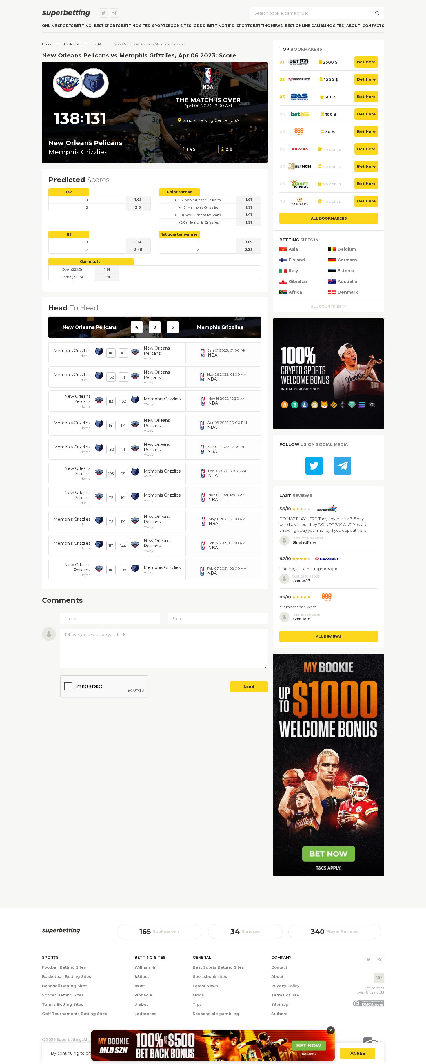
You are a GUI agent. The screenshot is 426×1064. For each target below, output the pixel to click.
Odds (199, 25)
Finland (297, 260)
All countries (326, 306)
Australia (347, 281)
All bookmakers (329, 218)
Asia (293, 249)
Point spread (179, 192)
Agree (357, 1053)
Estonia (346, 270)
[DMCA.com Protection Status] (368, 1005)
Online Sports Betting (66, 25)
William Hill (146, 967)
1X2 (69, 192)
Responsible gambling (216, 1013)
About (353, 25)
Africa (295, 292)
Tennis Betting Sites (62, 1004)
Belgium (347, 249)
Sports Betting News (259, 25)
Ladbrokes (145, 1013)
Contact (279, 967)
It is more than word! (298, 607)
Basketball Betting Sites (66, 976)
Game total (91, 261)
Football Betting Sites (64, 967)
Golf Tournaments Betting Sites (74, 1013)
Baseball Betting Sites (65, 985)
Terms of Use (285, 995)
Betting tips (220, 25)
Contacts (373, 25)
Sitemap (279, 1004)
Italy (293, 270)
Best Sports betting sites (122, 25)
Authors (279, 1013)
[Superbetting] (66, 13)
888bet (141, 976)
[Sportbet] (61, 931)
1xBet (139, 985)
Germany (347, 260)
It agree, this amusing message (308, 568)
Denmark (348, 292)
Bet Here (366, 61)
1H (69, 234)
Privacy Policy (285, 985)
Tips (197, 1004)
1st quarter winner (179, 234)
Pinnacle (143, 995)
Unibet (141, 1004)
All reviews (328, 636)
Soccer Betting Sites (63, 995)
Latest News (205, 985)
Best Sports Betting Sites (218, 967)
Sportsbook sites (171, 25)
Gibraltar (298, 281)
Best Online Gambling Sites (314, 25)
